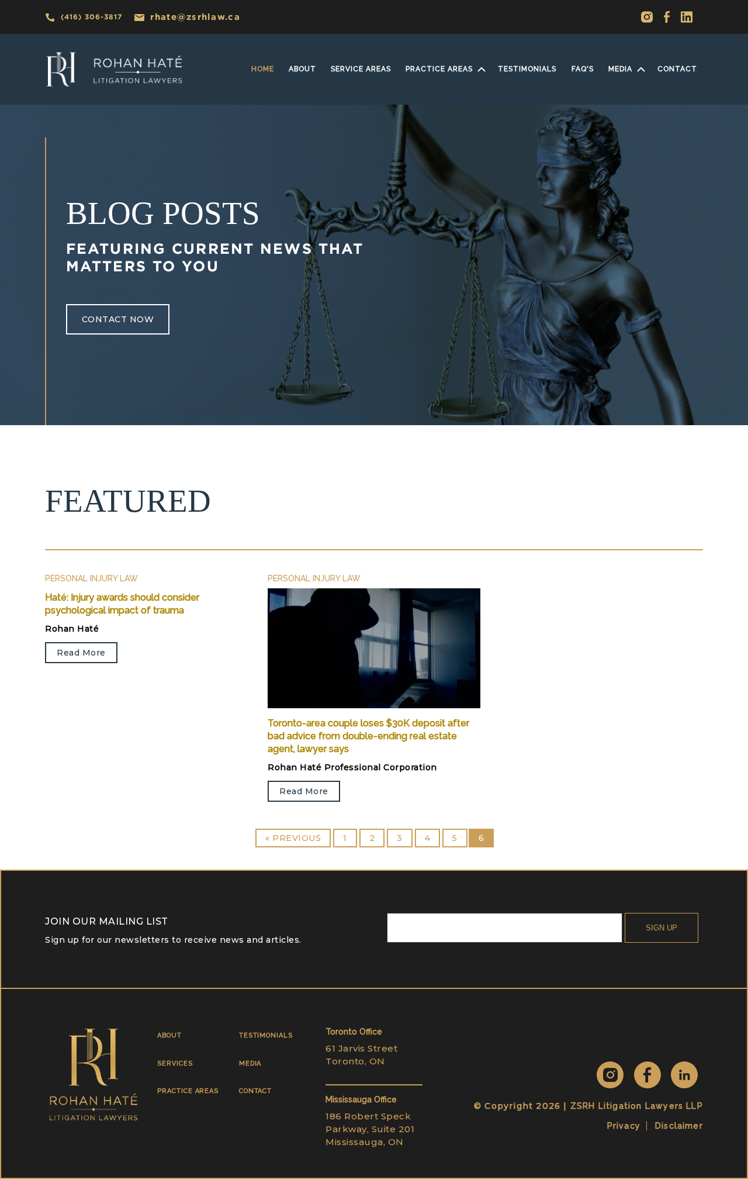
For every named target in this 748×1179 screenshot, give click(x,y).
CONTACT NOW (118, 319)
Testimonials (527, 69)
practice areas (439, 69)
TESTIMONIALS (266, 1035)
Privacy (623, 1125)
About (302, 69)
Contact (677, 69)
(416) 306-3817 (91, 16)
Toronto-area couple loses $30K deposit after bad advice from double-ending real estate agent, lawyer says (368, 736)
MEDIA (620, 69)
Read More (81, 652)
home (262, 69)
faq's (583, 69)
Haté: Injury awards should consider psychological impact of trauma (122, 604)
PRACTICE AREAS (188, 1091)
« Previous (293, 838)
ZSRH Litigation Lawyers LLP (636, 1106)
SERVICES (174, 1063)
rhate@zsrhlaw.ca (195, 17)
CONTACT (255, 1091)
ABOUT (169, 1035)
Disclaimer (679, 1125)
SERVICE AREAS (361, 69)
